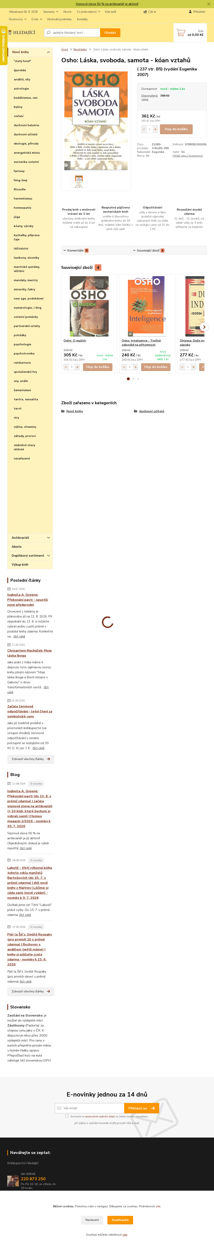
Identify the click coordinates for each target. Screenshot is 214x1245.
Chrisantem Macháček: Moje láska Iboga (29, 653)
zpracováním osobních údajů (100, 1116)
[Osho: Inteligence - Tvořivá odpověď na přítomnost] (147, 306)
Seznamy (49, 12)
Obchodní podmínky (59, 19)
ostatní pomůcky (26, 317)
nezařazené (22, 458)
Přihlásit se (138, 1108)
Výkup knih (20, 565)
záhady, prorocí (25, 436)
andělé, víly (22, 79)
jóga (17, 217)
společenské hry (25, 372)
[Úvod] (24, 32)
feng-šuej (20, 180)
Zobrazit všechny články (28, 759)
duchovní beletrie (26, 125)
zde (158, 1206)
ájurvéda (20, 70)
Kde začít (110, 12)
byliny (18, 107)
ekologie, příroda (26, 144)
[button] (128, 378)
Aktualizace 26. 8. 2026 (23, 12)
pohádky (20, 335)
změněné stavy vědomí (24, 447)
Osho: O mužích (75, 341)
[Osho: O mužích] (89, 306)
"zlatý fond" (22, 61)
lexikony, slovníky (26, 258)
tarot (18, 408)
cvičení (18, 116)
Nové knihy (20, 52)
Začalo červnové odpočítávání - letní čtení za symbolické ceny (29, 711)
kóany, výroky (23, 226)
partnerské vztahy (27, 326)
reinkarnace (22, 363)
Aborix (67, 12)
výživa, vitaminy (25, 427)
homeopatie (22, 208)
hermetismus (23, 199)
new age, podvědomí (28, 299)
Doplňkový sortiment (28, 556)
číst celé (19, 636)
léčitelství (21, 249)
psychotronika (24, 354)
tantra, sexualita (26, 399)
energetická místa (27, 153)
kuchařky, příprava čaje (26, 237)
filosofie (19, 189)
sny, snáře (21, 381)
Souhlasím (120, 1220)
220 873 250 (33, 1179)
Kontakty (82, 19)
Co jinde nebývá (87, 12)
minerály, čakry (24, 289)
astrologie (21, 89)
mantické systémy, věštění (27, 269)
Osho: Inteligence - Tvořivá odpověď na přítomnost (141, 343)
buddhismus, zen (26, 98)
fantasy (19, 171)
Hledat (110, 32)
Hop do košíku (176, 129)
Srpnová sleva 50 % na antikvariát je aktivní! (107, 4)
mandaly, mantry (26, 280)
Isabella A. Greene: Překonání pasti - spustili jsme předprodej (27, 600)
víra (16, 418)
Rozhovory (16, 19)
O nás (34, 19)
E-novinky (36, 783)
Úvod (64, 49)
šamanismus (22, 390)
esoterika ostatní (26, 162)
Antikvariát (20, 538)
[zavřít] (208, 4)
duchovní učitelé (25, 134)
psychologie (22, 344)
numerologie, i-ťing (27, 308)
